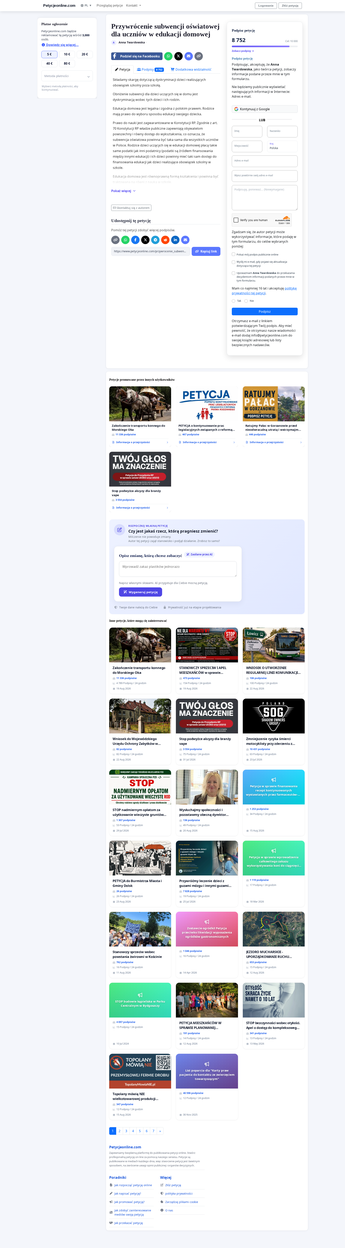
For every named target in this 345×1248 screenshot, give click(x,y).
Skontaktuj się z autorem (133, 208)
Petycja (124, 69)
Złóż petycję (290, 5)
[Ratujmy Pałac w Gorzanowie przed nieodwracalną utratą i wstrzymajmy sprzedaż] (274, 416)
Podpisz (265, 311)
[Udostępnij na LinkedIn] (175, 240)
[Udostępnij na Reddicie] (165, 240)
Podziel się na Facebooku (140, 56)
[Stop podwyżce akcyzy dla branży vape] (140, 482)
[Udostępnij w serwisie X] (178, 56)
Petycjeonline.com (59, 5)
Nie (252, 300)
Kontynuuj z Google (255, 109)
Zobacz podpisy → (243, 51)
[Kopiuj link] (198, 56)
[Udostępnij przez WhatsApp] (168, 56)
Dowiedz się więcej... (62, 45)
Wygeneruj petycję (143, 592)
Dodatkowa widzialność (193, 69)
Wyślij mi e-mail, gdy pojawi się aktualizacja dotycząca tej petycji (262, 263)
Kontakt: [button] (132, 5)
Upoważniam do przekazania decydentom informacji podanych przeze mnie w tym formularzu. (266, 276)
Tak (239, 300)
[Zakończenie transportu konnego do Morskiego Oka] (140, 416)
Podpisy (151, 69)
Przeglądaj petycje (110, 5)
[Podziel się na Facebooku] (135, 240)
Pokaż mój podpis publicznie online (257, 254)
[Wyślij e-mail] (188, 56)
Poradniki (117, 1177)
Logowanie (266, 5)
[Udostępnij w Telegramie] (155, 240)
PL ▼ (88, 5)
